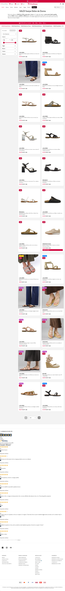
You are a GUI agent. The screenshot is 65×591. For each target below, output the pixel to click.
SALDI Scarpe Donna (6, 26)
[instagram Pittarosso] (6, 547)
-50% (20, 30)
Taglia (3, 45)
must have (45, 62)
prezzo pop (21, 256)
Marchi (3, 48)
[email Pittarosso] (11, 547)
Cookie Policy (54, 562)
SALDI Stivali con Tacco (26, 26)
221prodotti (4, 30)
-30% (44, 258)
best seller (21, 287)
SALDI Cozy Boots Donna (58, 26)
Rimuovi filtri (12, 30)
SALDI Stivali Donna (16, 26)
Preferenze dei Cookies (56, 563)
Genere (4, 54)
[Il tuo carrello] (63, 4)
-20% (20, 321)
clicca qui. (19, 539)
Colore (3, 51)
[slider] (4, 42)
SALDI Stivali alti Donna (37, 26)
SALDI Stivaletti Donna (47, 26)
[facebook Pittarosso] (2, 547)
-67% (20, 258)
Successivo (8, 445)
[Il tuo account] (60, 4)
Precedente (3, 445)
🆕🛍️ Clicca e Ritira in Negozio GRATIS (32, 1)
